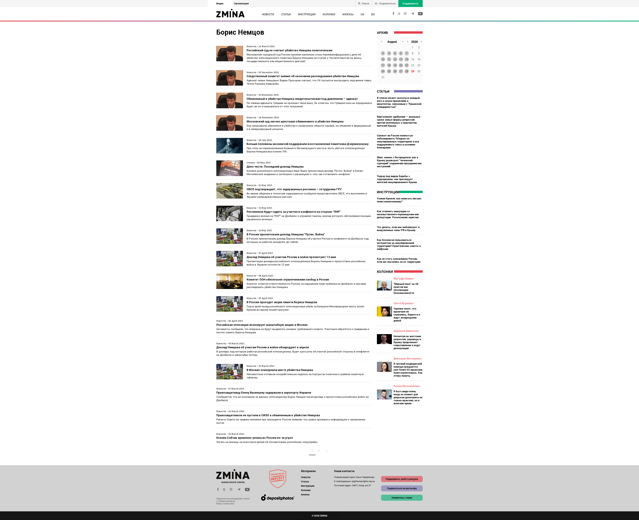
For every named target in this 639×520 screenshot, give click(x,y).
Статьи (286, 14)
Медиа (219, 3)
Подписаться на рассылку (402, 488)
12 (395, 59)
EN (373, 14)
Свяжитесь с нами (402, 497)
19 (395, 65)
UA (362, 14)
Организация (241, 3)
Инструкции (307, 14)
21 (406, 65)
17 (382, 65)
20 (400, 65)
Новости (268, 14)
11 (389, 59)
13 (400, 59)
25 (389, 71)
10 (382, 59)
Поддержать (411, 3)
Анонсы (347, 14)
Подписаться (387, 3)
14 (406, 59)
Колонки (329, 14)
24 (382, 71)
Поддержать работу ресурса (402, 479)
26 (395, 71)
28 (406, 71)
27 (400, 71)
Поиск (365, 3)
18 (389, 65)
